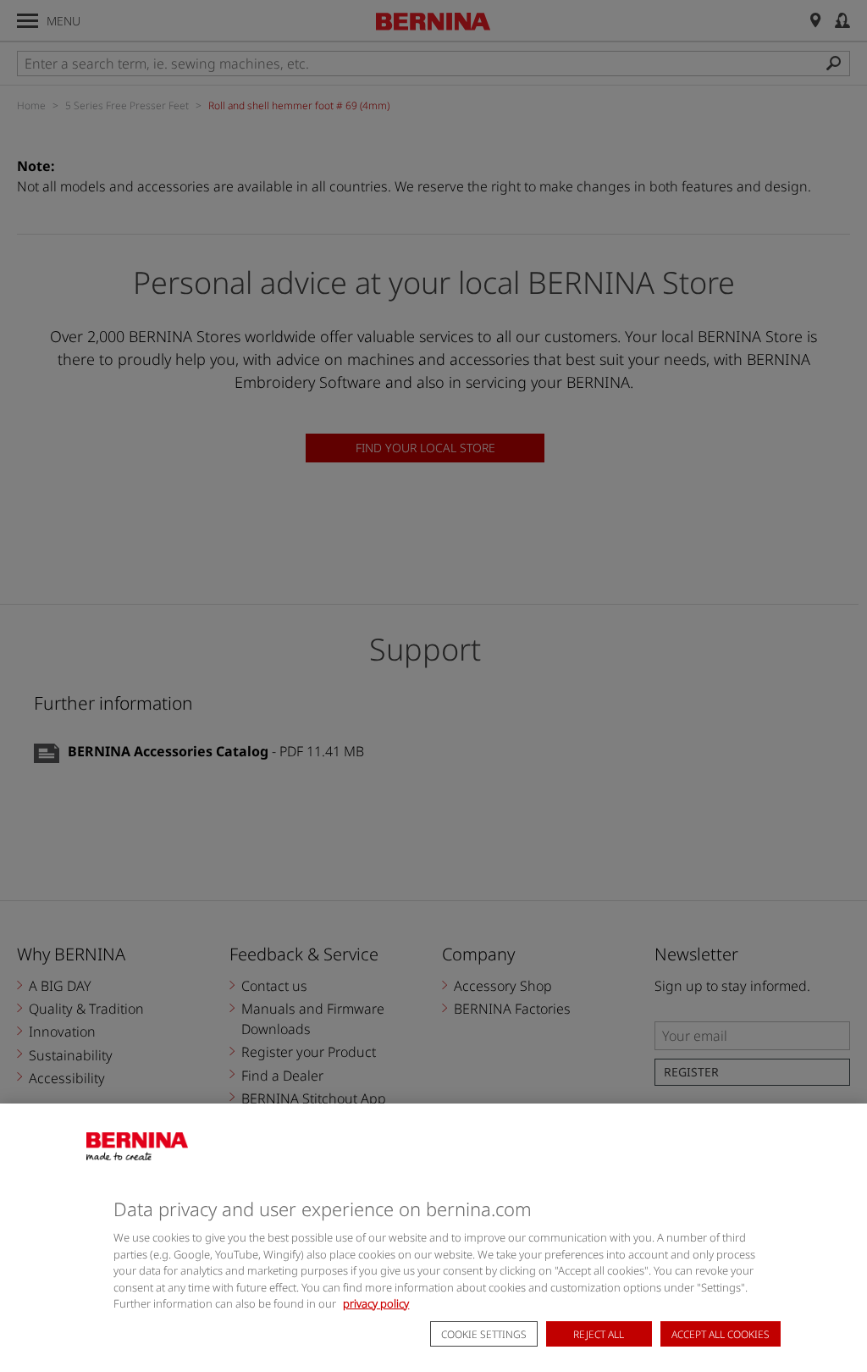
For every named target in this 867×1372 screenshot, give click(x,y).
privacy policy (376, 1303)
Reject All (598, 1334)
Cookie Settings (484, 1334)
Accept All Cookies (720, 1334)
